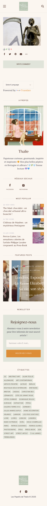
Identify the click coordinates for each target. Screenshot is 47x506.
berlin (32, 384)
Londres (10, 270)
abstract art (14, 377)
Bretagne (33, 388)
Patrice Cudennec (19, 426)
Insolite (21, 266)
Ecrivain (7, 403)
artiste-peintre (11, 384)
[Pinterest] (15, 54)
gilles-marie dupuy (12, 411)
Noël (22, 422)
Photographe (10, 430)
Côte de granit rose (24, 395)
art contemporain (24, 380)
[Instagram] (26, 491)
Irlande (7, 414)
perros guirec (35, 426)
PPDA (20, 430)
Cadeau (16, 392)
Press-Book (30, 430)
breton (7, 392)
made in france (10, 422)
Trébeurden (9, 437)
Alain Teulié (28, 377)
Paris (6, 426)
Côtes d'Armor (10, 399)
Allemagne (9, 380)
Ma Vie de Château (23, 270)
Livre (6, 418)
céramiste (8, 395)
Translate (26, 90)
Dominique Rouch (26, 399)
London (22, 418)
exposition (18, 403)
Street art (8, 433)
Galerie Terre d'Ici (12, 407)
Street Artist (22, 433)
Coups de (10, 266)
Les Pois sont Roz (31, 414)
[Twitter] (10, 54)
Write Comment (23, 64)
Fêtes (28, 403)
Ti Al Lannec (35, 433)
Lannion (17, 414)
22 (5, 377)
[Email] (21, 54)
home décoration (31, 411)
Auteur (23, 384)
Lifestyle (31, 266)
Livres (14, 418)
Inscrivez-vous (23, 353)
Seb (39, 430)
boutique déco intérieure (15, 388)
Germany (27, 407)
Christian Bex (28, 392)
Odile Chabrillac (34, 422)
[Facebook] (4, 54)
